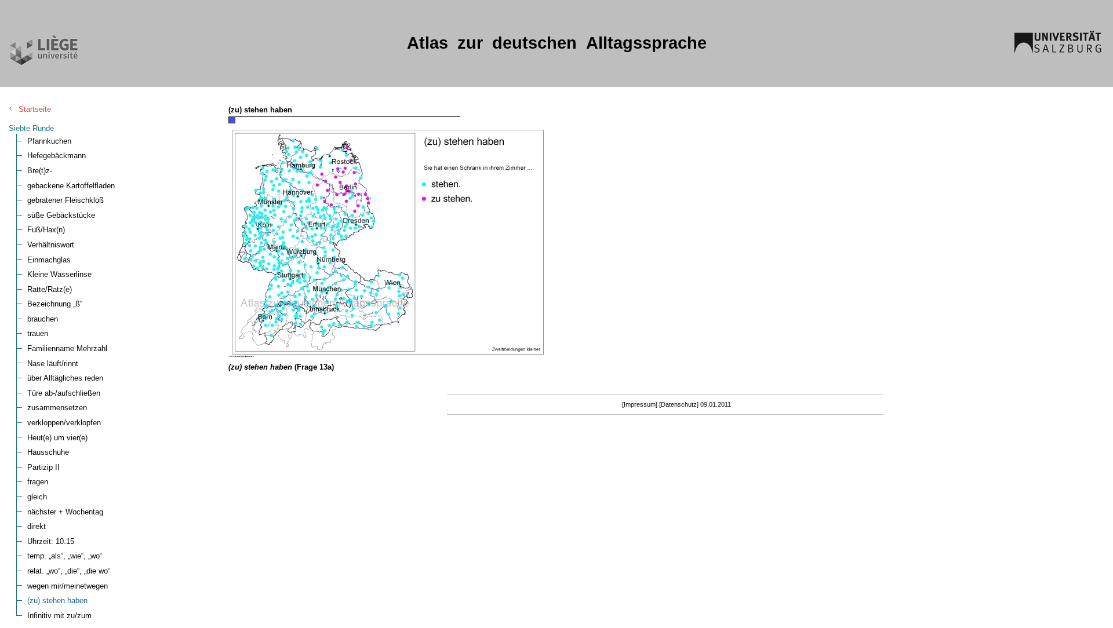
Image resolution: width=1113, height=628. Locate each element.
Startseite (35, 109)
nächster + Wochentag (65, 511)
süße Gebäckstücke (61, 215)
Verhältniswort (50, 244)
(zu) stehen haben (57, 600)
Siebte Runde (31, 128)
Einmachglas (49, 259)
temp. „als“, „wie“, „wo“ (64, 556)
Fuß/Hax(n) (46, 229)
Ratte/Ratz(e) (49, 289)
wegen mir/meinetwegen (67, 586)
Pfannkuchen (49, 141)
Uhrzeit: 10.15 (50, 541)
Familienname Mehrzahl (67, 348)
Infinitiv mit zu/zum (59, 615)
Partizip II (43, 467)
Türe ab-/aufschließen (63, 393)
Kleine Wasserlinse (59, 274)
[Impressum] (639, 404)
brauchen (42, 319)
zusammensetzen (57, 407)
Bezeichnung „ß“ (54, 304)
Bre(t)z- (39, 170)
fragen (37, 481)
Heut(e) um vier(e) (57, 437)
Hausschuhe (48, 452)
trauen (37, 333)
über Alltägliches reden (65, 378)
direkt (36, 526)
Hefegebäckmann (56, 155)
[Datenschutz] (679, 404)
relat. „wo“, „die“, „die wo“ (68, 571)
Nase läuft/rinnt (52, 363)
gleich (37, 496)
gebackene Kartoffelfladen (71, 185)
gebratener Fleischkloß (65, 200)
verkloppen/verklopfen (64, 422)
